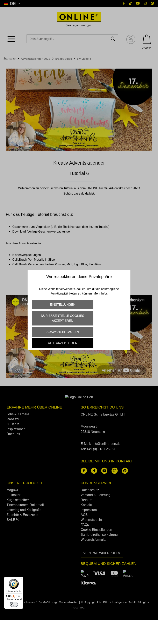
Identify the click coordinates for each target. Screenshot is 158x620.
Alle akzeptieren (62, 343)
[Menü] (20, 579)
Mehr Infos (100, 293)
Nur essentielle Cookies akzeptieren (62, 318)
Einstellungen (63, 304)
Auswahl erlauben (62, 332)
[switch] (14, 604)
